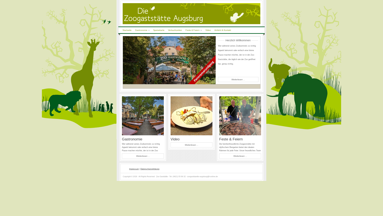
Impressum (134, 169)
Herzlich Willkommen (238, 40)
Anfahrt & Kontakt (222, 30)
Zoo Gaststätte (191, 13)
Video (208, 30)
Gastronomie (140, 30)
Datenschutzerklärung (149, 169)
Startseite (127, 30)
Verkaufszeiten (175, 30)
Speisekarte (158, 30)
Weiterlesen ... (238, 79)
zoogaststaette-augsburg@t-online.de (202, 177)
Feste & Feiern (192, 30)
